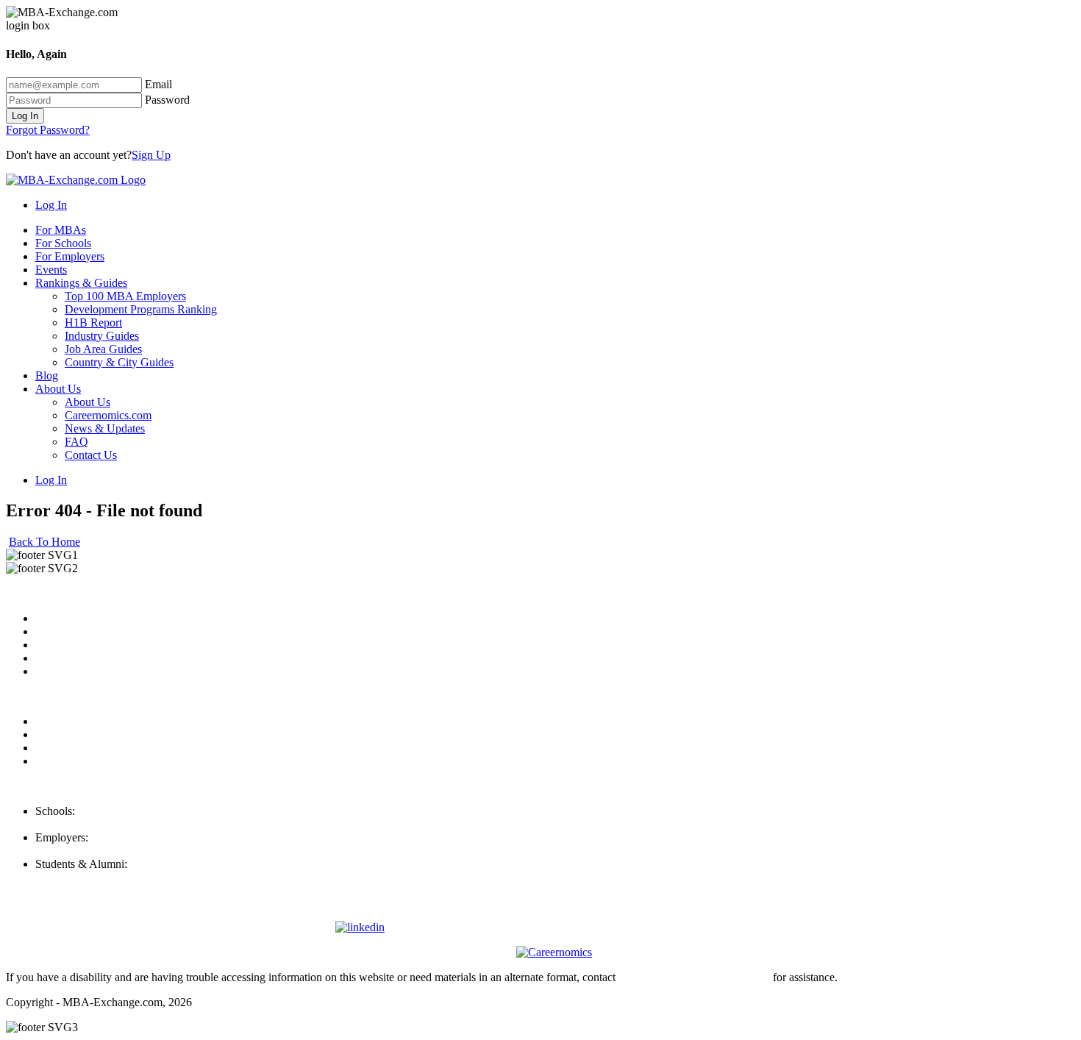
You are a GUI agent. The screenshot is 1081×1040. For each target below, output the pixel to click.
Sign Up (151, 155)
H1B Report (93, 322)
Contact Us (91, 455)
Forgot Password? (48, 130)
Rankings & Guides (81, 283)
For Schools (63, 243)
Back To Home (44, 541)
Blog (46, 375)
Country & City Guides (119, 362)
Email (158, 84)
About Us (58, 388)
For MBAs (60, 230)
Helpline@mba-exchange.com (105, 877)
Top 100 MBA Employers (125, 296)
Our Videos (62, 671)
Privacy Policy (69, 721)
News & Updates (105, 428)
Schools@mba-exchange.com (104, 824)
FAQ (76, 441)
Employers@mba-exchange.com (111, 850)
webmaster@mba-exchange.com (694, 977)
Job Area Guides (103, 349)
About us (56, 618)
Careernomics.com (108, 415)
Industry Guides (102, 336)
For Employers (69, 256)
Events (51, 269)
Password (167, 99)
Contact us (60, 658)
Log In (25, 115)
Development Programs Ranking (141, 309)
